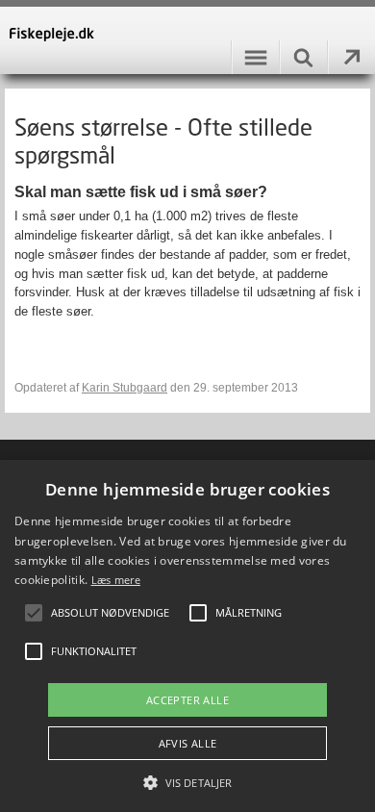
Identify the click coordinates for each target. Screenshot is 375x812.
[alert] (187, 636)
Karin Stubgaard (124, 387)
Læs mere (115, 579)
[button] (187, 781)
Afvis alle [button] (188, 743)
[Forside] (187, 40)
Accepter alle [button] (187, 700)
